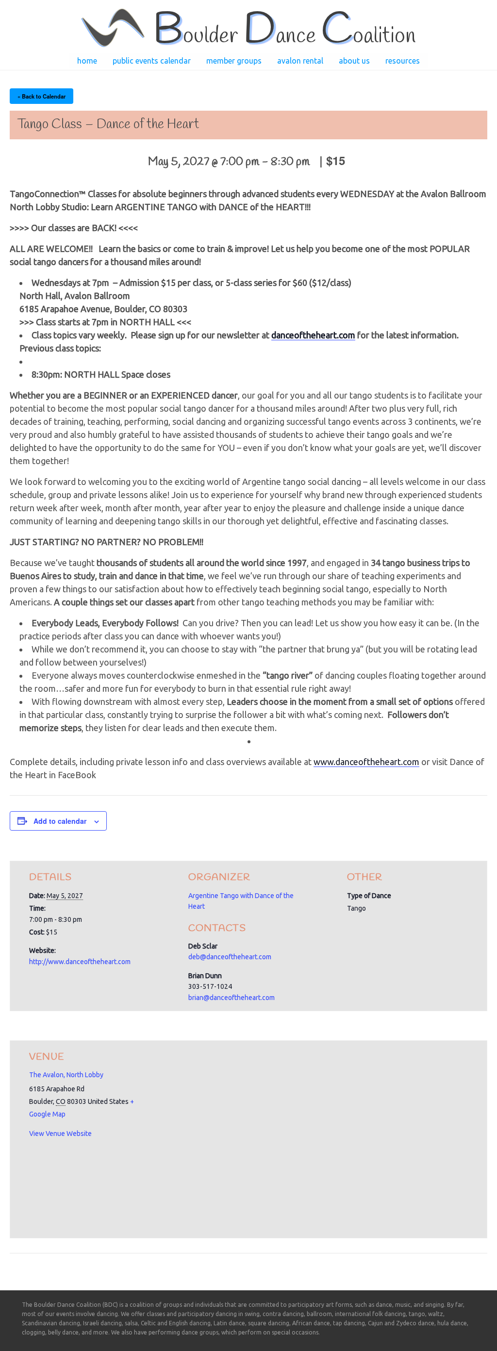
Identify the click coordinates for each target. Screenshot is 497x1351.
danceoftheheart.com (313, 335)
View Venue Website (60, 1133)
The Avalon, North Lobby (66, 1075)
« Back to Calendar (41, 96)
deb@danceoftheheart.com (229, 957)
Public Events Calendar (152, 60)
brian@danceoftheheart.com (231, 997)
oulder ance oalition (284, 36)
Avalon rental (300, 60)
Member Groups (234, 60)
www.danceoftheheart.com (366, 762)
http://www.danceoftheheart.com (80, 962)
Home (87, 60)
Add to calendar (59, 821)
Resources (402, 60)
